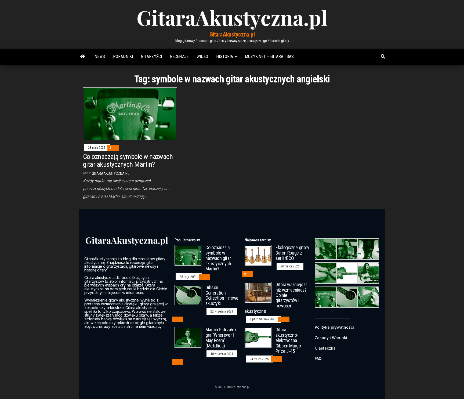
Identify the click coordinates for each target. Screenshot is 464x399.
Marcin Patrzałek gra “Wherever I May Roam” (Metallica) (220, 337)
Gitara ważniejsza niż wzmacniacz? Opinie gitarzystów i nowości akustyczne (276, 298)
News (100, 56)
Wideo (202, 56)
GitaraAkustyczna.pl (232, 34)
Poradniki (123, 56)
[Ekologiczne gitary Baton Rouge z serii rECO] (258, 254)
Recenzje (179, 56)
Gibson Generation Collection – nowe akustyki (221, 295)
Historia (225, 56)
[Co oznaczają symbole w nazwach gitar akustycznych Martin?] (130, 113)
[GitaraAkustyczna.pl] (82, 57)
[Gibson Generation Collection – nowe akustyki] (188, 294)
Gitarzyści (151, 56)
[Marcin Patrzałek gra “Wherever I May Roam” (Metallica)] (188, 337)
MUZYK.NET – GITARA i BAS (269, 56)
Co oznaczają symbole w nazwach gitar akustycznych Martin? (128, 160)
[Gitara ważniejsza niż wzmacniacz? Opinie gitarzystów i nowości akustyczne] (258, 292)
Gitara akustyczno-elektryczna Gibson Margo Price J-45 (288, 340)
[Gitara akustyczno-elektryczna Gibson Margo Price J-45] (258, 337)
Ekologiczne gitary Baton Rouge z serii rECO (292, 253)
